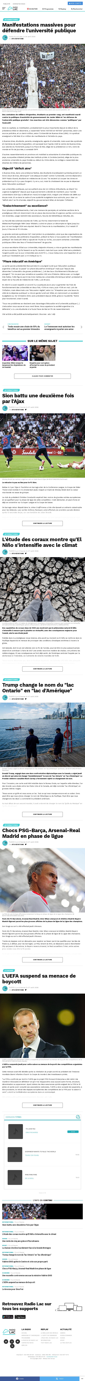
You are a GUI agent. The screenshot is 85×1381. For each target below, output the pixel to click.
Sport (62, 1340)
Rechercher (78, 9)
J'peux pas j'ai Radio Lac (49, 1338)
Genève (62, 1333)
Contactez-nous (19, 4)
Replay (63, 9)
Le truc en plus (65, 1343)
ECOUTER (33, 9)
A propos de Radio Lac (30, 1340)
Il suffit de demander (49, 1335)
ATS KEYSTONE (18, 39)
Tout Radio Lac (46, 1343)
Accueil (24, 1333)
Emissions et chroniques (31, 1335)
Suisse (62, 1338)
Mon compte (75, 3)
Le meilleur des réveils (49, 1333)
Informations (45, 1340)
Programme (49, 9)
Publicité (6, 4)
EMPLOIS (24, 1345)
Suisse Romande (66, 1335)
